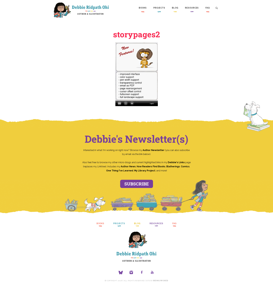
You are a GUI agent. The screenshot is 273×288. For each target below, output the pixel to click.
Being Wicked (160, 281)
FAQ (207, 8)
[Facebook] (142, 272)
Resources (192, 8)
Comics (185, 166)
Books (142, 8)
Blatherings (173, 166)
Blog (175, 8)
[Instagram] (131, 272)
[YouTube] (152, 272)
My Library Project (144, 170)
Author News (128, 166)
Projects (159, 8)
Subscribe (136, 184)
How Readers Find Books (151, 166)
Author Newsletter (154, 150)
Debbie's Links (176, 162)
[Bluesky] (121, 272)
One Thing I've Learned (119, 170)
